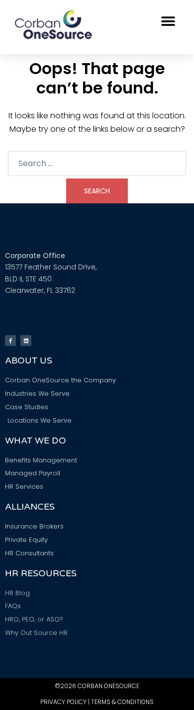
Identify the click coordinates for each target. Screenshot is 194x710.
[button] (168, 21)
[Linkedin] (25, 340)
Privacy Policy (63, 702)
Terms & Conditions (122, 702)
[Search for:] (97, 163)
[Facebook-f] (10, 340)
